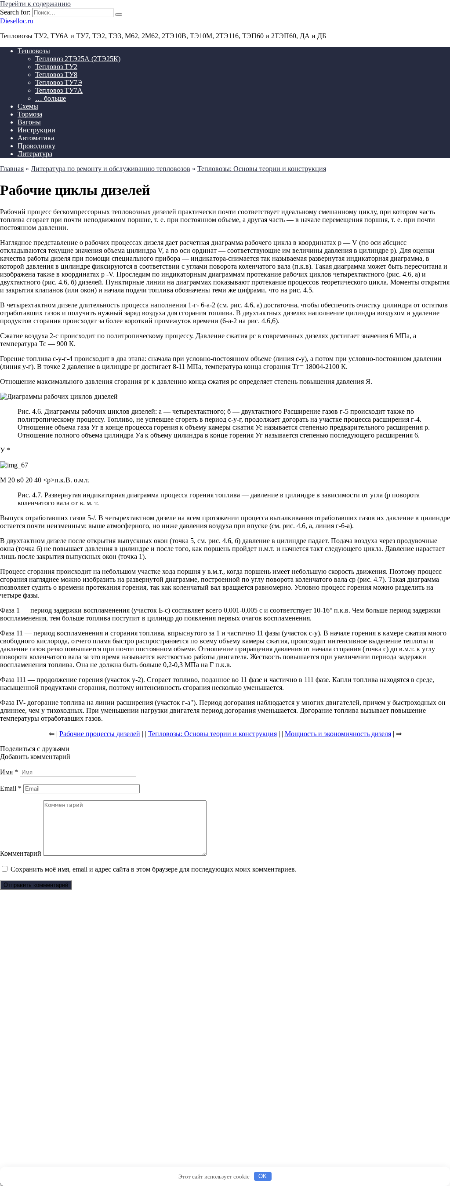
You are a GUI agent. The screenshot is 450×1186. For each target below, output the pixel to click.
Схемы (28, 106)
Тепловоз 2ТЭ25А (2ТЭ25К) (77, 58)
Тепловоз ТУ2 (56, 66)
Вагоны (29, 122)
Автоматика (36, 138)
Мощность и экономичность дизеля (338, 733)
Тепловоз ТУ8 (56, 74)
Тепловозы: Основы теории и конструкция (212, 733)
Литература (35, 153)
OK (262, 1176)
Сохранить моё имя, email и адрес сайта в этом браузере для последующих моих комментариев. (154, 869)
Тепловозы (34, 51)
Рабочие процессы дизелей (99, 733)
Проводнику (36, 146)
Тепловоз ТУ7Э (58, 82)
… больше (50, 98)
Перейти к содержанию (35, 3)
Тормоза (30, 114)
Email (11, 788)
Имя (9, 772)
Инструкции (36, 130)
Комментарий (20, 853)
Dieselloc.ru (16, 21)
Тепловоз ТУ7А (59, 90)
